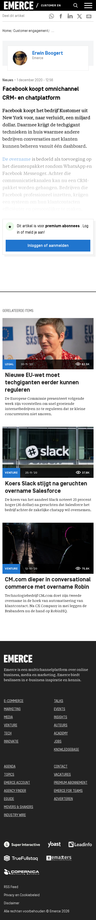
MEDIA (8, 717)
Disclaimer (11, 903)
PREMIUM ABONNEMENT (70, 783)
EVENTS (59, 709)
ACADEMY (61, 733)
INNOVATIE (11, 742)
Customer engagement (51, 5)
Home (6, 31)
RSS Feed (11, 887)
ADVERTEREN (63, 799)
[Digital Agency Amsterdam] (22, 844)
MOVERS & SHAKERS (18, 807)
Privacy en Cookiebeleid (22, 895)
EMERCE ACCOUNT (17, 783)
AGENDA (10, 767)
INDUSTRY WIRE (15, 815)
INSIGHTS (60, 717)
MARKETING (12, 709)
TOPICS (9, 775)
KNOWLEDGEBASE (66, 750)
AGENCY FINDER (15, 791)
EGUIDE (9, 799)
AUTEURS (60, 725)
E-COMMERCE (13, 701)
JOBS (58, 742)
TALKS (58, 701)
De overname (16, 159)
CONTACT (60, 767)
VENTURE (10, 725)
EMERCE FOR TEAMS (68, 791)
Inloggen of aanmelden (48, 246)
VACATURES (62, 775)
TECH (8, 733)
